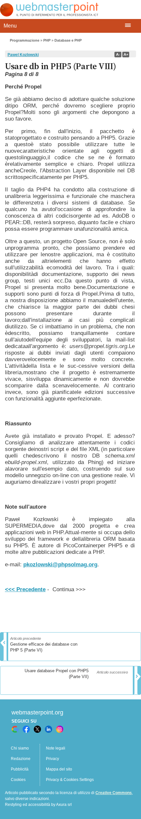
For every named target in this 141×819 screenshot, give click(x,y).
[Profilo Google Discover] (15, 729)
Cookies (18, 779)
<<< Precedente (25, 589)
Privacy (52, 758)
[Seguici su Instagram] (59, 729)
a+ (125, 54)
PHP (46, 40)
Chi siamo (20, 748)
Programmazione (24, 40)
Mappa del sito (59, 769)
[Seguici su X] (37, 729)
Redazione (20, 758)
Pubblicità (20, 769)
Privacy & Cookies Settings (70, 779)
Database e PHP (68, 40)
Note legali (55, 748)
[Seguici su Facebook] (26, 729)
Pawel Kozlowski (23, 54)
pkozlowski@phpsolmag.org (60, 564)
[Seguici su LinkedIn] (48, 729)
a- (117, 54)
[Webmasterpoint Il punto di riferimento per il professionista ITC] (49, 15)
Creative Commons (113, 792)
